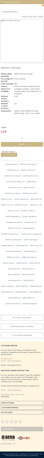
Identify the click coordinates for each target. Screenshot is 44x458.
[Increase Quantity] (41, 138)
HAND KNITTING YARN (32, 17)
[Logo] (8, 438)
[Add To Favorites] (22, 152)
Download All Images (9, 155)
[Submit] (40, 429)
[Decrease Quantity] (2, 138)
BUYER (22, 144)
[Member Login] (36, 6)
